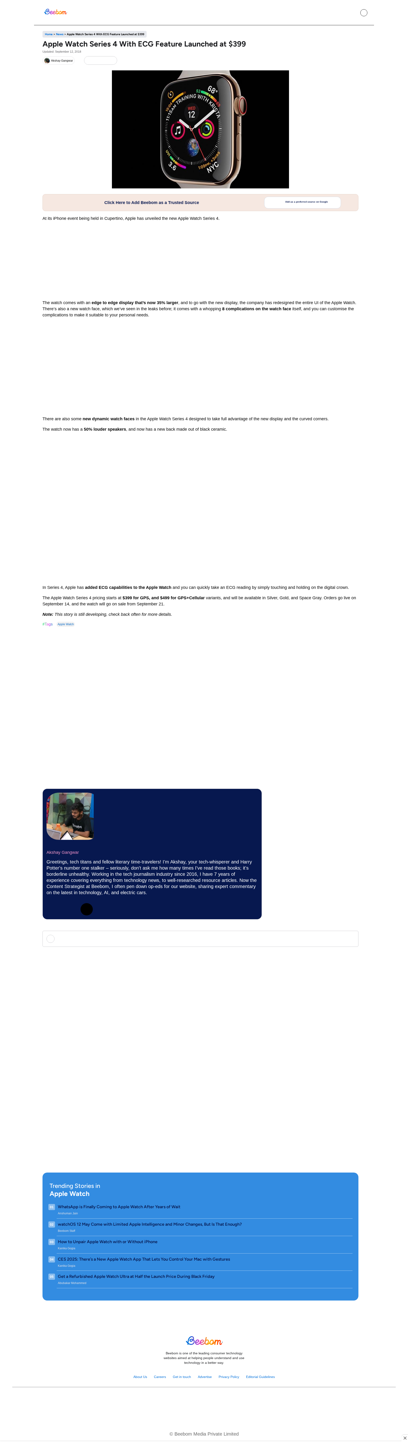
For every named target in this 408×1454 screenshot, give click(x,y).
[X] (104, 61)
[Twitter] (87, 909)
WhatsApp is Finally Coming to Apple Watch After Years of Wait (119, 1206)
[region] (204, 1448)
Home (49, 34)
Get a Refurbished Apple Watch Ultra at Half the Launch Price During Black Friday (136, 1276)
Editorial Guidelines (260, 1377)
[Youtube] (199, 1399)
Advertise (205, 1377)
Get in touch (182, 1377)
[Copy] (112, 61)
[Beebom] (55, 14)
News (60, 34)
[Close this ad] (404, 1438)
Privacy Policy (229, 1377)
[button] (353, 12)
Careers (160, 1377)
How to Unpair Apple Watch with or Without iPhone (107, 1241)
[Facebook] (96, 61)
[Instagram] (70, 909)
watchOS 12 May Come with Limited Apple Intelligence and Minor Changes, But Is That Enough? (150, 1224)
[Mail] (219, 1399)
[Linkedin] (53, 909)
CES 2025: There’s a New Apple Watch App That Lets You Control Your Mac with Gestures (144, 1259)
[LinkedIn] (89, 61)
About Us (140, 1377)
